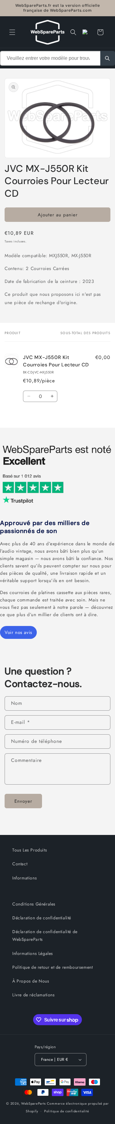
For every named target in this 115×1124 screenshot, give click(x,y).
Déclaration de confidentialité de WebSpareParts (45, 935)
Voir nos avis (18, 632)
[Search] (107, 58)
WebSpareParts (33, 1103)
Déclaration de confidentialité (41, 918)
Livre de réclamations (33, 995)
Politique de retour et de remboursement (52, 967)
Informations (24, 878)
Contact (19, 864)
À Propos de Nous (30, 981)
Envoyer (23, 801)
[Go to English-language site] (87, 32)
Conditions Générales (34, 904)
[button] (12, 32)
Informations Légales (32, 953)
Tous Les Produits (29, 850)
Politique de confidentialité (66, 1111)
